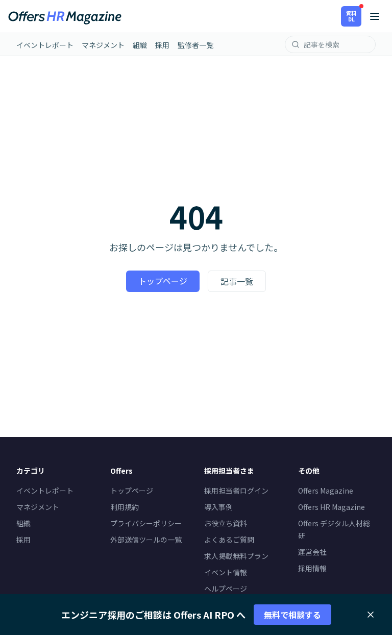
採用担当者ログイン (236, 490)
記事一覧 (236, 281)
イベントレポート (45, 45)
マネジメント (103, 45)
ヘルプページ (225, 588)
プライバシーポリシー (146, 523)
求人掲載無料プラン (236, 556)
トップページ (162, 281)
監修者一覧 (195, 45)
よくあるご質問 (229, 539)
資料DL (351, 16)
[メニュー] (374, 16)
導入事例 (218, 507)
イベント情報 (225, 572)
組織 (140, 45)
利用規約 (124, 507)
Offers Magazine (325, 490)
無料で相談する (292, 614)
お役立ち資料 (225, 523)
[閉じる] (370, 614)
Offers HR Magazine (331, 507)
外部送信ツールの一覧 (146, 539)
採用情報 (312, 568)
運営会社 (312, 552)
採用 (162, 45)
